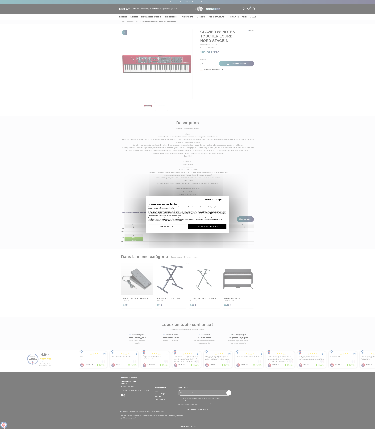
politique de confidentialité (175, 220)
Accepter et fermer (207, 226)
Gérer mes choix (168, 226)
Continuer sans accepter (213, 200)
